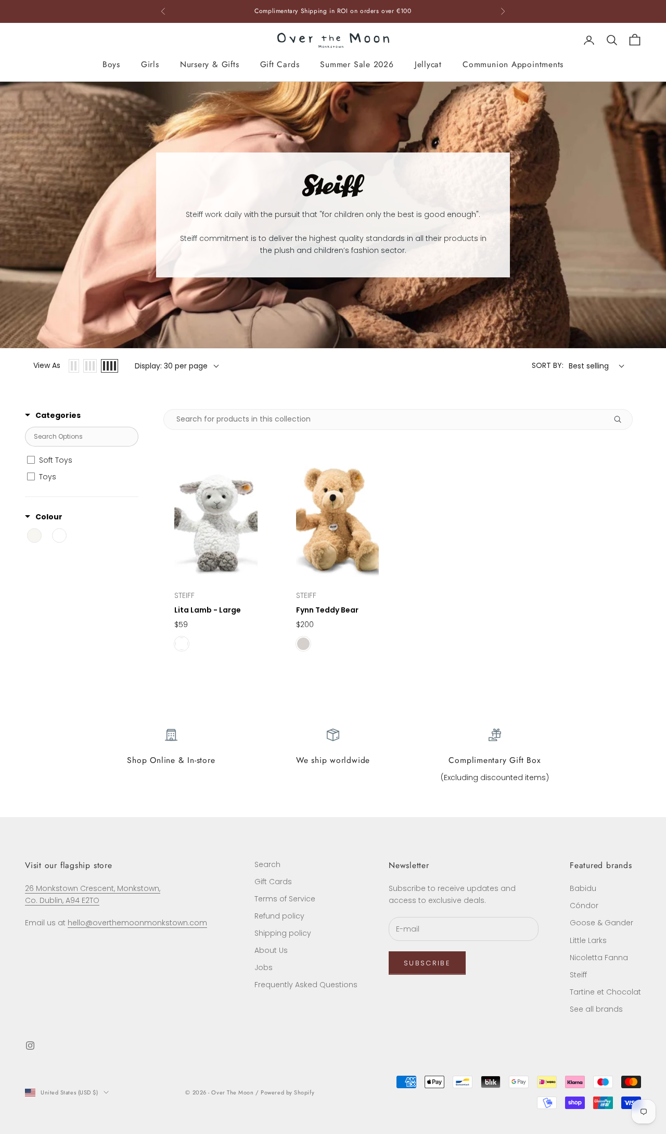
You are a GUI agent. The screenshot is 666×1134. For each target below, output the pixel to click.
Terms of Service (284, 899)
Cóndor (584, 905)
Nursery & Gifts (209, 64)
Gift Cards (280, 64)
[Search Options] (622, 419)
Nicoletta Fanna (599, 957)
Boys (111, 64)
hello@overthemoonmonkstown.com (137, 923)
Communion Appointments (513, 64)
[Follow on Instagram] (30, 1045)
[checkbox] (80, 460)
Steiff (578, 975)
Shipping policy (282, 933)
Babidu (583, 888)
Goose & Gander (601, 923)
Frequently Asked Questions (305, 984)
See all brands (596, 1009)
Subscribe (427, 963)
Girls (150, 64)
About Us (271, 950)
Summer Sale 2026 (356, 64)
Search (267, 864)
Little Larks (588, 940)
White (181, 643)
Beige (303, 643)
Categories (58, 415)
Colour (48, 517)
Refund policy (279, 916)
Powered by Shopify (287, 1092)
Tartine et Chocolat (605, 992)
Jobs (263, 967)
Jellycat (428, 64)
